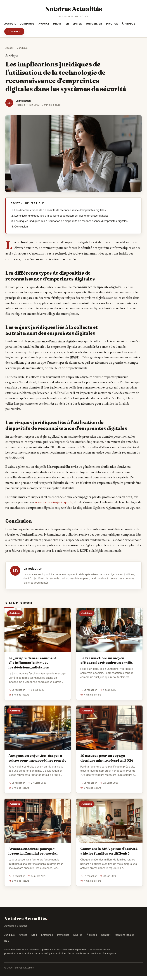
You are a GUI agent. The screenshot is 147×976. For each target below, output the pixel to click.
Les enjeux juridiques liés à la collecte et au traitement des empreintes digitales (61, 215)
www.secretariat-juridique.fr (53, 502)
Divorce (112, 23)
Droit (57, 23)
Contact (14, 31)
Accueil (10, 23)
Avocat (44, 23)
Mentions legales (124, 934)
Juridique (27, 23)
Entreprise (74, 23)
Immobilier (94, 23)
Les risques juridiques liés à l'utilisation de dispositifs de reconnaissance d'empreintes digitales (71, 221)
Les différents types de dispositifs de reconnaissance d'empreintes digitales (60, 210)
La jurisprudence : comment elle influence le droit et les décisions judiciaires (32, 662)
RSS (6, 940)
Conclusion (21, 226)
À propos (129, 23)
